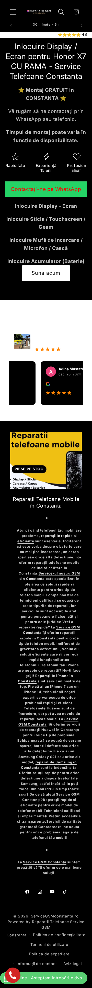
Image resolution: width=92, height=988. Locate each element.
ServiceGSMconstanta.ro (55, 916)
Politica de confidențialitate (59, 935)
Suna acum (46, 273)
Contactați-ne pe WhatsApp (46, 189)
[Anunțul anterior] (10, 25)
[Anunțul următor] (81, 25)
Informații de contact (37, 963)
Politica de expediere (49, 954)
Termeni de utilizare (49, 944)
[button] (13, 12)
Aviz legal (72, 963)
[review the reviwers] (42, 385)
